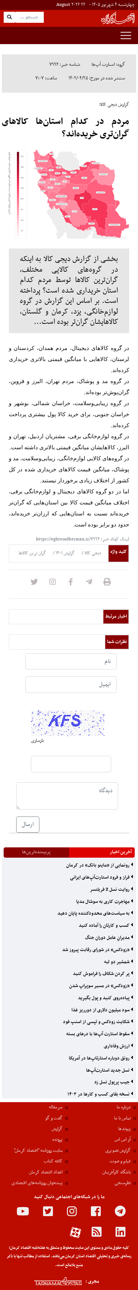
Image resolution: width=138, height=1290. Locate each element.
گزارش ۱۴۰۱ (64, 553)
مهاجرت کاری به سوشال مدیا (103, 902)
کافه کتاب (53, 1161)
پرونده (57, 1140)
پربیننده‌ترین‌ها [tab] (36, 852)
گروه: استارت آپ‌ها (108, 65)
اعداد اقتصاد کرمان (46, 1172)
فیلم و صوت (120, 1161)
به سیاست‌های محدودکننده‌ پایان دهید (94, 914)
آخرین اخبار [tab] (121, 852)
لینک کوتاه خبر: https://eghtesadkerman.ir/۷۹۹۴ (82, 539)
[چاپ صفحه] (107, 584)
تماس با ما (122, 1118)
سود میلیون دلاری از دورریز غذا (101, 1010)
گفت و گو (54, 1118)
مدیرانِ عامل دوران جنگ (108, 938)
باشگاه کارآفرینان (116, 1172)
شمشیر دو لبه (117, 962)
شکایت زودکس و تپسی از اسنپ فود (97, 1022)
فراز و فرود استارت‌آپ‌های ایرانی (100, 877)
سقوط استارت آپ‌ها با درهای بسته (98, 1034)
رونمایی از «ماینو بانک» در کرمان (98, 865)
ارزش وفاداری (117, 1046)
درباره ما (124, 1107)
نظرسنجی (122, 1183)
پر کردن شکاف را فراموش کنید (102, 974)
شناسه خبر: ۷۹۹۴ (64, 65)
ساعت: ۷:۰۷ (46, 78)
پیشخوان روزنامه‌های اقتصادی (37, 1183)
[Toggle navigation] (126, 35)
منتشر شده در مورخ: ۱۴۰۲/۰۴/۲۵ (96, 78)
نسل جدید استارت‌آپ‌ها (108, 1070)
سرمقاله (56, 1107)
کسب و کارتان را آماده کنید (105, 926)
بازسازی (37, 741)
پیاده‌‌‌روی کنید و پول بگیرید (104, 998)
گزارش (57, 1129)
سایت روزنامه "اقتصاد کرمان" (38, 1151)
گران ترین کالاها (32, 553)
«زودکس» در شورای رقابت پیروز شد (96, 950)
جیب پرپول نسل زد (112, 1082)
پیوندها (124, 1129)
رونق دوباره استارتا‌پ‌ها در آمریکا (100, 1058)
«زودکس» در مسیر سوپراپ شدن (100, 986)
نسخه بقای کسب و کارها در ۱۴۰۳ (99, 1094)
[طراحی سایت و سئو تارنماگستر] (50, 1281)
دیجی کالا (92, 553)
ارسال (28, 824)
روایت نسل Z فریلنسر (110, 890)
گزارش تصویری (118, 1151)
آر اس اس (122, 1140)
